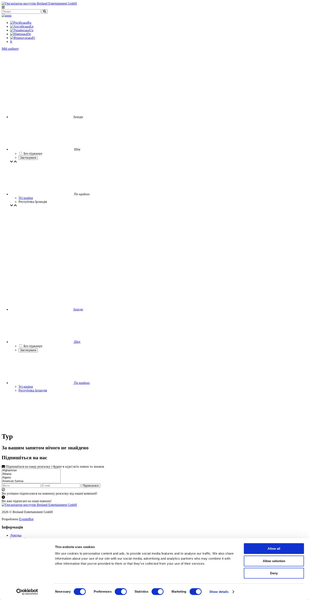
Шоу (77, 342)
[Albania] (31, 474)
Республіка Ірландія (32, 390)
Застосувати (28, 157)
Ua (31, 30)
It (11, 41)
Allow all (274, 548)
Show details (218, 591)
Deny (274, 573)
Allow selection (274, 561)
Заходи (78, 309)
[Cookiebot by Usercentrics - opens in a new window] (27, 592)
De (29, 34)
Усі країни (25, 198)
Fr (33, 38)
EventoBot (26, 519)
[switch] (121, 591)
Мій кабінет (10, 48)
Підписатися (91, 485)
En (31, 26)
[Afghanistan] (31, 470)
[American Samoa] (31, 481)
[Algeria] (31, 477)
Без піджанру (33, 346)
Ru (29, 22)
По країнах (81, 383)
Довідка (15, 535)
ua (9, 15)
